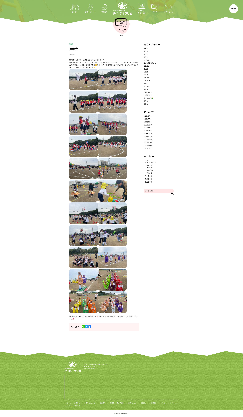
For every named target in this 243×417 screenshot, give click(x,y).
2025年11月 (147, 142)
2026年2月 (147, 134)
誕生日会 (146, 66)
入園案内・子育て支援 (142, 12)
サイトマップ (174, 403)
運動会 (73, 49)
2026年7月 (147, 119)
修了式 (146, 69)
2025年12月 (147, 139)
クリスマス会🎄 (148, 98)
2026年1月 (147, 137)
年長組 (147, 182)
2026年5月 (147, 125)
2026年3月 (147, 131)
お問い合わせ (168, 12)
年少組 (147, 179)
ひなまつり (147, 81)
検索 (172, 193)
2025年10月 (147, 145)
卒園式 (146, 72)
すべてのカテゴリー (151, 162)
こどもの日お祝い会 (150, 63)
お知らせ (143, 403)
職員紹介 (104, 12)
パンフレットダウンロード (75, 406)
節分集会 (146, 86)
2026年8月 (147, 116)
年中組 (147, 176)
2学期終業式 (147, 95)
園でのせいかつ (90, 12)
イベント (147, 165)
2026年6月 (147, 122)
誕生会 (146, 48)
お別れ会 (146, 78)
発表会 (148, 167)
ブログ (155, 12)
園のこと (75, 12)
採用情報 (153, 403)
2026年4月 (147, 128)
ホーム (69, 403)
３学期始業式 (148, 92)
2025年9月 (147, 148)
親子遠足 (146, 60)
